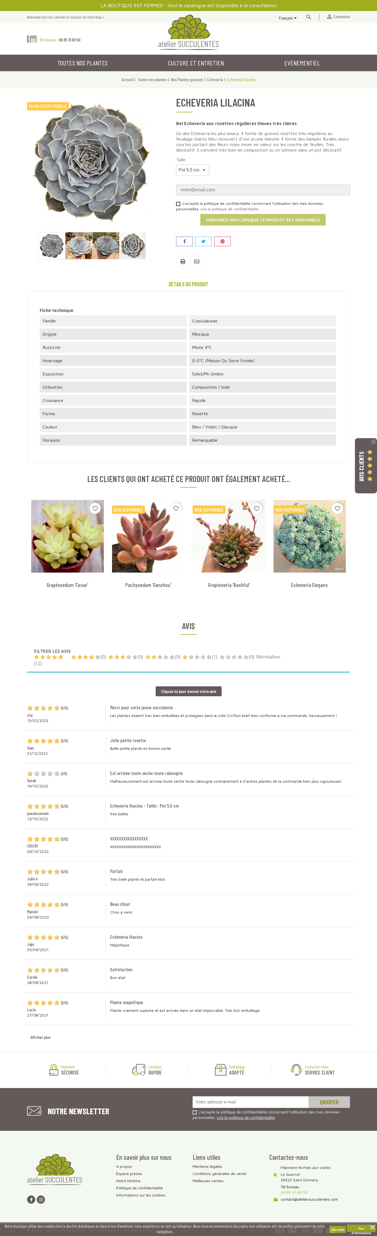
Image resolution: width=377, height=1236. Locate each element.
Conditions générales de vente (219, 1173)
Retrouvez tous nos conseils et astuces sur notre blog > (65, 17)
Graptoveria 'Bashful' (229, 584)
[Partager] (184, 241)
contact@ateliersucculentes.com (309, 1199)
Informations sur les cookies (140, 1195)
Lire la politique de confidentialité (229, 209)
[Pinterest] (222, 241)
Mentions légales (207, 1166)
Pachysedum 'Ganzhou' (148, 584)
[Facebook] (31, 1199)
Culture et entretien (196, 63)
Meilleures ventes (208, 1180)
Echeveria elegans (309, 584)
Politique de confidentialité (139, 1187)
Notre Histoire (128, 1180)
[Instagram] (41, 1199)
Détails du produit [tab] (188, 284)
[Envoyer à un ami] (197, 261)
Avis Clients (361, 466)
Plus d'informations (361, 1229)
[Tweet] (203, 241)
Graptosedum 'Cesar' (67, 584)
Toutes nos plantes (82, 63)
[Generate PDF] (183, 261)
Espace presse (129, 1173)
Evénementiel (302, 63)
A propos (124, 1166)
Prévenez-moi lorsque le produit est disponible (263, 219)
